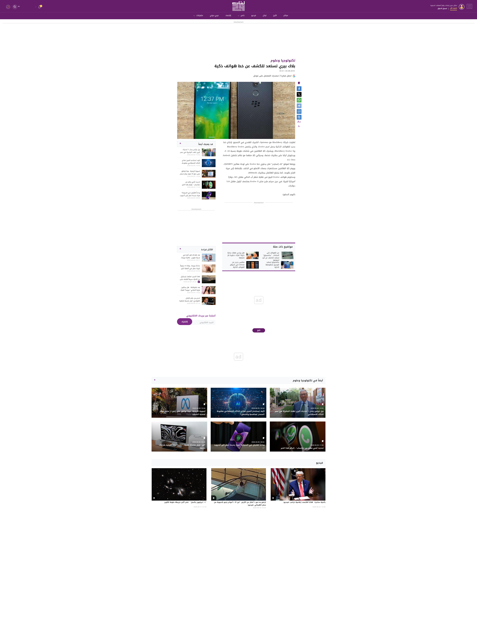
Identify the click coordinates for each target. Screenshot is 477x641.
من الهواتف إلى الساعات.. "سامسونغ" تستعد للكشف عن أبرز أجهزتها (270, 257)
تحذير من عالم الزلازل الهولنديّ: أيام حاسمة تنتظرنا (189, 299)
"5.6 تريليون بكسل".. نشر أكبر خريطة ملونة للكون (185, 502)
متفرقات (199, 15)
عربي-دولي (214, 15)
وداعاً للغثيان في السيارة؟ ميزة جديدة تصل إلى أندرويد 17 (190, 194)
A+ (299, 122)
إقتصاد (228, 15)
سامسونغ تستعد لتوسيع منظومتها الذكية (272, 265)
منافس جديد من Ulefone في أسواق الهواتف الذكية (237, 265)
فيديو (253, 15)
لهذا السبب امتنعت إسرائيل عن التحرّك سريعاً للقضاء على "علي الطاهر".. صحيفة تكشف (189, 278)
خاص (243, 15)
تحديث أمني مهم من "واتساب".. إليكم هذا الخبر (191, 183)
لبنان (264, 15)
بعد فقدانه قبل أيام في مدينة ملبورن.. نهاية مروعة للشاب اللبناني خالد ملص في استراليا (190, 256)
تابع (258, 330)
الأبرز (275, 15)
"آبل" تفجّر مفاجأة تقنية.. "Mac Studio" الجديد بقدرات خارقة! (182, 446)
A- (299, 126)
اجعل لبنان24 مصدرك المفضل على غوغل (272, 76)
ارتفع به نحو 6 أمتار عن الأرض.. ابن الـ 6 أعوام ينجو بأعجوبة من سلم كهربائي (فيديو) (240, 504)
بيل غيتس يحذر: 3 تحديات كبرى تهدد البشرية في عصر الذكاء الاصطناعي (190, 151)
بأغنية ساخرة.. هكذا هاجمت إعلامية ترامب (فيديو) (304, 502)
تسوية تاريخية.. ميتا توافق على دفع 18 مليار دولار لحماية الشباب (189, 172)
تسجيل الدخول (442, 8)
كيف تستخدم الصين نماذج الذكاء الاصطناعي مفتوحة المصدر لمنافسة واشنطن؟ (191, 162)
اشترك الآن (453, 8)
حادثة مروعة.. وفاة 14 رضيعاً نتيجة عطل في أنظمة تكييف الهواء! (190, 267)
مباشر (285, 15)
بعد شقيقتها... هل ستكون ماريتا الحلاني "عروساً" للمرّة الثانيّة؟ (190, 289)
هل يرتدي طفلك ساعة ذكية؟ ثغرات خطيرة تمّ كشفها (235, 255)
